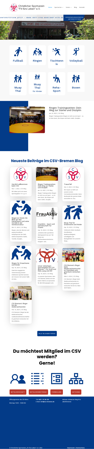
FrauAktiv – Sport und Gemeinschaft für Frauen (46, 225)
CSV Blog (61, 113)
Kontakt (82, 7)
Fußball (18, 60)
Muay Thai (18, 89)
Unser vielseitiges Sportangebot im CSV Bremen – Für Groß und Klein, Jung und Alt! (47, 268)
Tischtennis (56, 62)
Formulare (57, 392)
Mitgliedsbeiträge (38, 392)
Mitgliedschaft (18, 392)
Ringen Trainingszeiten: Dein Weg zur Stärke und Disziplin (25, 138)
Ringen (37, 60)
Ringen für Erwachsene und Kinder (20, 264)
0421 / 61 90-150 (44, 399)
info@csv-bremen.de (47, 402)
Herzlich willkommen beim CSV (19, 185)
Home (50, 7)
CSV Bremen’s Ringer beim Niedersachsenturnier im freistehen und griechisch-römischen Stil (72, 269)
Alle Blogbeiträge (47, 333)
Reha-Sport (57, 89)
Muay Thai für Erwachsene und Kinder (73, 224)
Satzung (76, 392)
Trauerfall (68, 184)
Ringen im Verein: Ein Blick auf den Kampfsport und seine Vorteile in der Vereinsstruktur (20, 221)
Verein (68, 7)
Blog (75, 7)
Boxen (76, 87)
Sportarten (58, 7)
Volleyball (76, 60)
